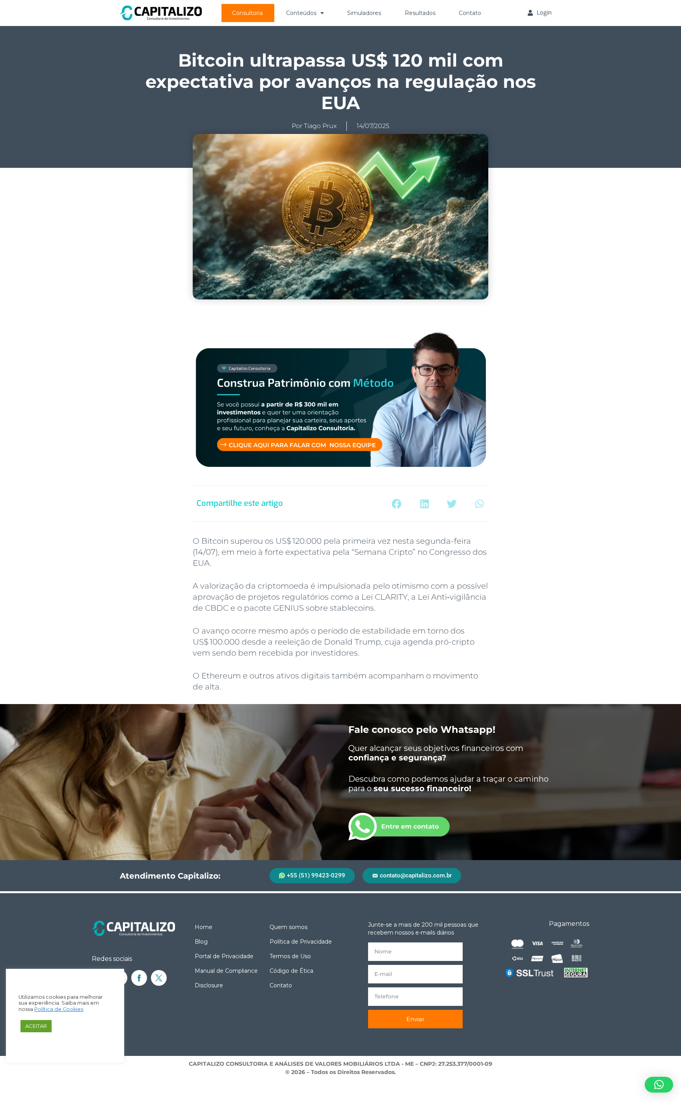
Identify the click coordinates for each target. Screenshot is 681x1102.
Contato (470, 13)
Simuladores (364, 13)
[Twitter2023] (159, 978)
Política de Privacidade (301, 941)
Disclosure (209, 985)
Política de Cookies (58, 1009)
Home (203, 927)
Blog (201, 941)
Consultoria (247, 13)
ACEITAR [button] (36, 1026)
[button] (397, 503)
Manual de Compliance (226, 970)
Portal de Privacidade (224, 956)
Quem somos (288, 927)
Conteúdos (301, 13)
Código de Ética (291, 970)
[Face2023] (139, 978)
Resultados (420, 13)
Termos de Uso (290, 956)
